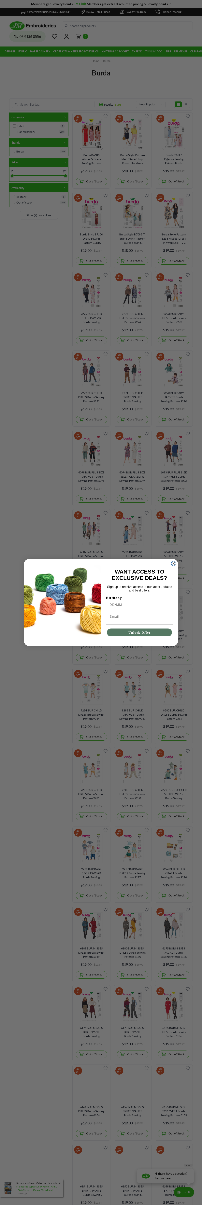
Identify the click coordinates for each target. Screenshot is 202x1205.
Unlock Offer (139, 632)
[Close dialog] (173, 563)
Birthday (114, 598)
